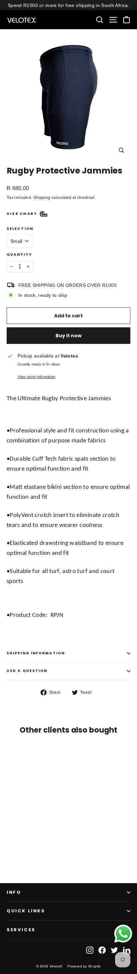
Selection (20, 229)
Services (21, 930)
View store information (36, 377)
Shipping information (36, 653)
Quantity (19, 255)
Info (14, 892)
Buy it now (68, 335)
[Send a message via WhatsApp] (123, 933)
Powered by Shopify (84, 966)
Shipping (42, 197)
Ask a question (27, 670)
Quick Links (26, 911)
